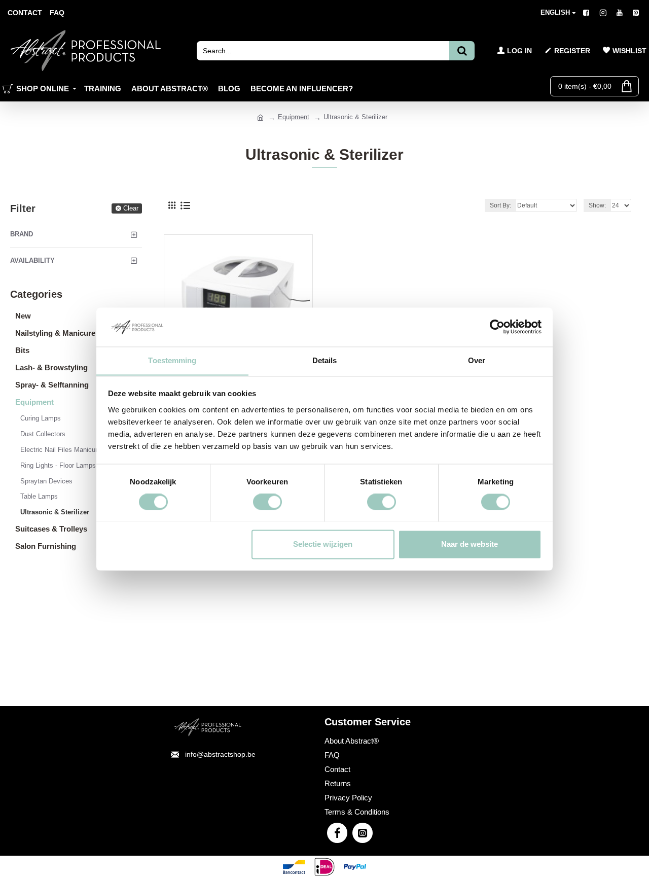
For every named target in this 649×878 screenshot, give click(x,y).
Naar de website (469, 544)
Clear (130, 208)
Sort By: (500, 205)
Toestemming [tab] (172, 360)
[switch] (267, 502)
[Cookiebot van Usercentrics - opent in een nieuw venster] (497, 326)
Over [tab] (476, 360)
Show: (597, 205)
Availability (32, 260)
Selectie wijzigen (322, 544)
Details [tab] (324, 360)
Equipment (293, 117)
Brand (21, 234)
